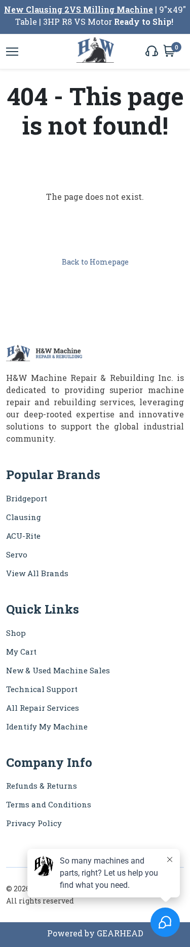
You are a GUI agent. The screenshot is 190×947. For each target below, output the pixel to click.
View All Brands (37, 573)
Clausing (23, 517)
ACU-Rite (23, 536)
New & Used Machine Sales (58, 670)
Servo (16, 554)
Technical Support (42, 689)
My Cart (21, 652)
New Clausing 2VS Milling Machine (78, 9)
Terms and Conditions (48, 804)
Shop (16, 633)
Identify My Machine (47, 726)
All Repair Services (42, 708)
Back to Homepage (95, 262)
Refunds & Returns (41, 786)
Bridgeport (26, 498)
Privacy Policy (34, 823)
